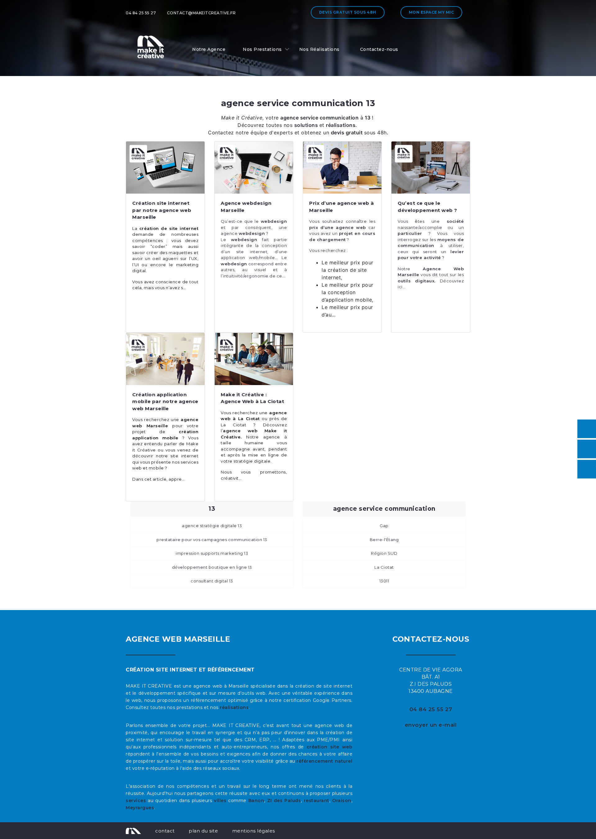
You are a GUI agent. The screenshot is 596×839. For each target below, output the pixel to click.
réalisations (234, 707)
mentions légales (253, 831)
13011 (384, 580)
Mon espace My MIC (431, 12)
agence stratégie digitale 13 (212, 525)
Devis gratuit (347, 12)
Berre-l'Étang (384, 539)
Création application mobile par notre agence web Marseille (165, 401)
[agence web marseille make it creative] (133, 831)
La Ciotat (384, 567)
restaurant (316, 800)
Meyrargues (140, 807)
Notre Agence (208, 49)
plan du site (203, 831)
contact (165, 831)
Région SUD (384, 553)
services (136, 800)
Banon (256, 800)
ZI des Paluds (284, 800)
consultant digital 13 (212, 580)
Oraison (341, 800)
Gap (384, 525)
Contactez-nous (379, 49)
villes (220, 800)
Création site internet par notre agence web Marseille (161, 210)
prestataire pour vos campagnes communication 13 (211, 539)
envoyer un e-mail (431, 725)
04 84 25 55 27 (141, 13)
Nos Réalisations (319, 49)
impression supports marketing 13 (212, 553)
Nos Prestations (262, 49)
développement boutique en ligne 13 (212, 567)
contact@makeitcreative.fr (201, 13)
